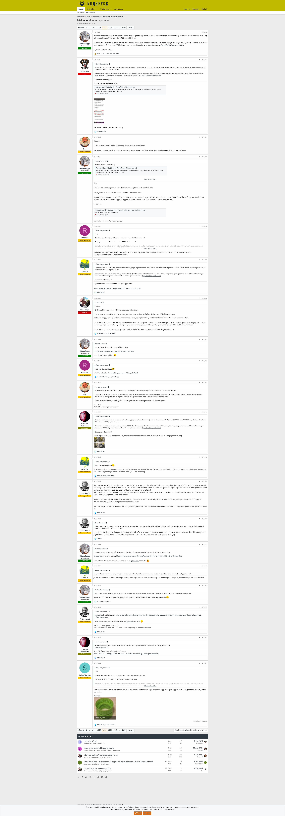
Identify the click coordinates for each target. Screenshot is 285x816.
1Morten (81, 23)
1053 (93, 27)
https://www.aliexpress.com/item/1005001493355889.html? (117, 288)
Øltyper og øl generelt (105, 771)
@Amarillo (135, 561)
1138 (124, 27)
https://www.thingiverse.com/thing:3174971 (121, 373)
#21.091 (204, 412)
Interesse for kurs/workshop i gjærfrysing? (101, 755)
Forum (80, 9)
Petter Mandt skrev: (101, 570)
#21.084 (204, 156)
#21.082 (204, 59)
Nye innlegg (91, 9)
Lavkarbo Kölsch (90, 741)
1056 (110, 27)
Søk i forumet (90, 12)
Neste (130, 27)
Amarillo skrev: (100, 344)
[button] (97, 9)
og (105, 475)
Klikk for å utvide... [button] (150, 179)
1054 (99, 27)
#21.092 (204, 457)
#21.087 (204, 298)
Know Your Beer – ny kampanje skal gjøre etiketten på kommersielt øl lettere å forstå (118, 762)
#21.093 (204, 481)
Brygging (99, 743)
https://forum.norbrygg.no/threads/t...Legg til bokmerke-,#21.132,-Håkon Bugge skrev (149, 556)
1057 (115, 27)
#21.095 (204, 544)
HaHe (85, 743)
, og (108, 53)
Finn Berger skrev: (101, 387)
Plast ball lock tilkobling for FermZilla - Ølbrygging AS (115, 87)
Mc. (202, 770)
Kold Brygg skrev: (100, 161)
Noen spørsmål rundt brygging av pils (99, 748)
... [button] (89, 27)
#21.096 (204, 566)
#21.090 (204, 382)
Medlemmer (104, 9)
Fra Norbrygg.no (105, 764)
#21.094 (204, 518)
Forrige (81, 27)
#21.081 (204, 32)
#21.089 (204, 360)
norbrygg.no (118, 9)
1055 (104, 27)
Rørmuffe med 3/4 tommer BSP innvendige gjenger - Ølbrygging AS (120, 210)
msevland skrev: (100, 549)
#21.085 (204, 226)
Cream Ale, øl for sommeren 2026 (97, 769)
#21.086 (204, 259)
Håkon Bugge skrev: (101, 64)
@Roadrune (98, 556)
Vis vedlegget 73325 (101, 647)
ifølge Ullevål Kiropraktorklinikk (172, 45)
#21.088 (204, 339)
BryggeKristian (88, 750)
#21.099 (204, 637)
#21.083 (204, 137)
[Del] (199, 32)
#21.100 (204, 663)
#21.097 (204, 585)
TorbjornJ (200, 757)
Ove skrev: (98, 302)
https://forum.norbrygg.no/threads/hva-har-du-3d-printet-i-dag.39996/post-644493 (126, 653)
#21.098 (204, 607)
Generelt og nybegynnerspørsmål (110, 750)
